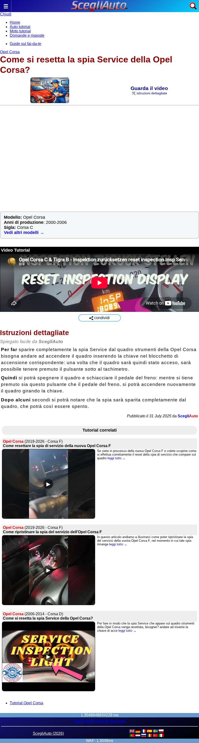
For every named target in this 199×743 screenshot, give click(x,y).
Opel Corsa (10, 52)
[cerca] (193, 9)
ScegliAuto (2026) (48, 733)
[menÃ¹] (6, 9)
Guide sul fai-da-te (25, 44)
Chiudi (5, 14)
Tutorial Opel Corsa (26, 703)
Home (15, 22)
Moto (87, 721)
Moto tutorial (20, 31)
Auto (78, 721)
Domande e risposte (27, 35)
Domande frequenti (108, 721)
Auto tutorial (20, 27)
